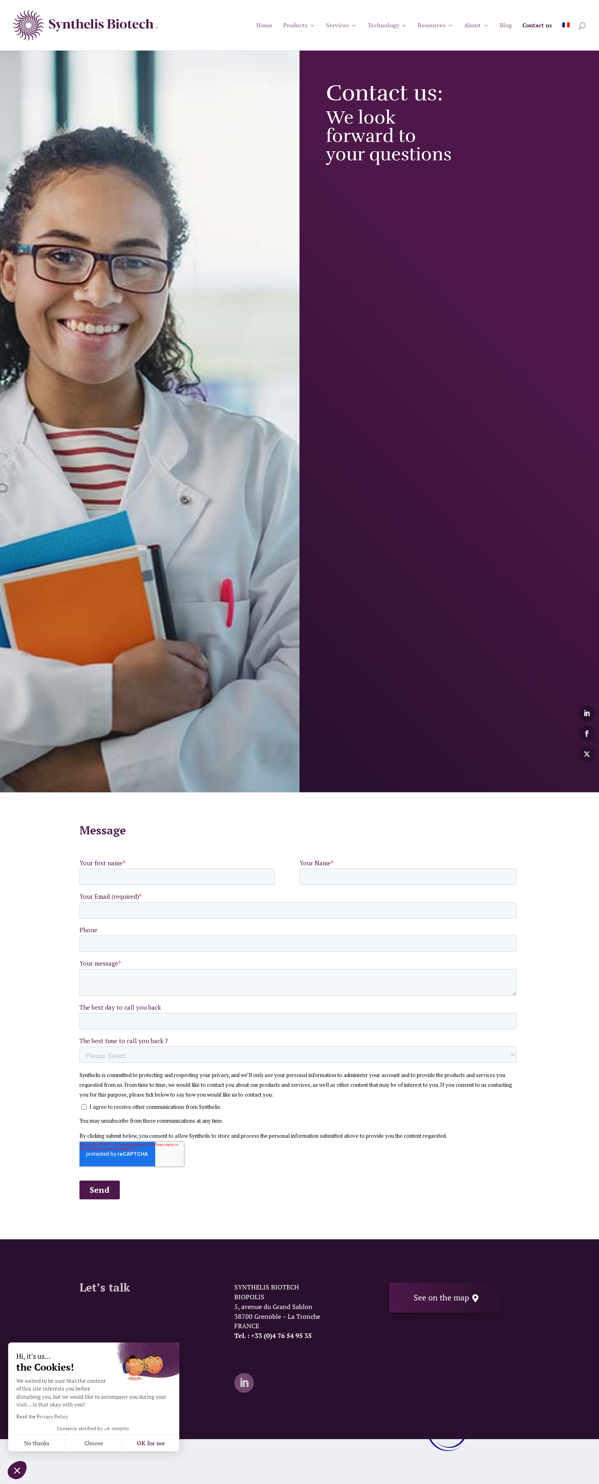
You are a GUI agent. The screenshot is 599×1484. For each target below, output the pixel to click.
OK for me (151, 1443)
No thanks (36, 1443)
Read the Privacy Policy (42, 1416)
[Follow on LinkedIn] (244, 1383)
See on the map (446, 1297)
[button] (17, 1470)
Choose (93, 1443)
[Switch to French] (566, 36)
